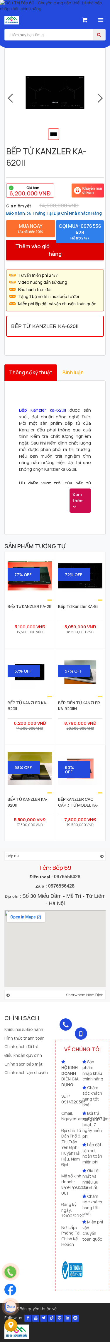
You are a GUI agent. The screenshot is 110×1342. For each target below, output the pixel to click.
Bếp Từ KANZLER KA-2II (29, 606)
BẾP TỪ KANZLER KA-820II (28, 801)
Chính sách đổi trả (21, 1046)
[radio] (30, 190)
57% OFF (23, 671)
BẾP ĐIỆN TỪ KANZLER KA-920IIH (79, 705)
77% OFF (23, 574)
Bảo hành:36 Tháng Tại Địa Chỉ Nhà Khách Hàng (54, 213)
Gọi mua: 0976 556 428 (80, 232)
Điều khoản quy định (23, 1055)
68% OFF (23, 767)
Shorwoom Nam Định (85, 994)
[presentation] (9, 98)
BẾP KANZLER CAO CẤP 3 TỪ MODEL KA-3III (78, 801)
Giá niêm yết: (19, 206)
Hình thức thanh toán (24, 1038)
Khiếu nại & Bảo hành (23, 1029)
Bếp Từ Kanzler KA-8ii (78, 606)
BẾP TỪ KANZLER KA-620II (28, 705)
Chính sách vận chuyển (26, 1072)
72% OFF (73, 574)
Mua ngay (30, 228)
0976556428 (67, 876)
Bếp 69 (12, 855)
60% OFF (69, 770)
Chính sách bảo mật (23, 1064)
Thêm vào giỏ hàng (38, 250)
